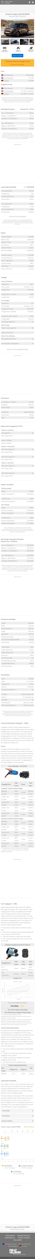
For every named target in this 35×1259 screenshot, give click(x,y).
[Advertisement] (17, 8)
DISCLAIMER (17, 1240)
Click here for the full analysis (17, 216)
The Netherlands (8, 78)
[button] (32, 20)
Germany (6, 80)
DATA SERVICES (10, 1238)
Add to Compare (17, 55)
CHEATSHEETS (10, 1235)
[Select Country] (33, 2)
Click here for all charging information (17, 349)
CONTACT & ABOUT (24, 1238)
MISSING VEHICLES (24, 1235)
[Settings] (29, 2)
